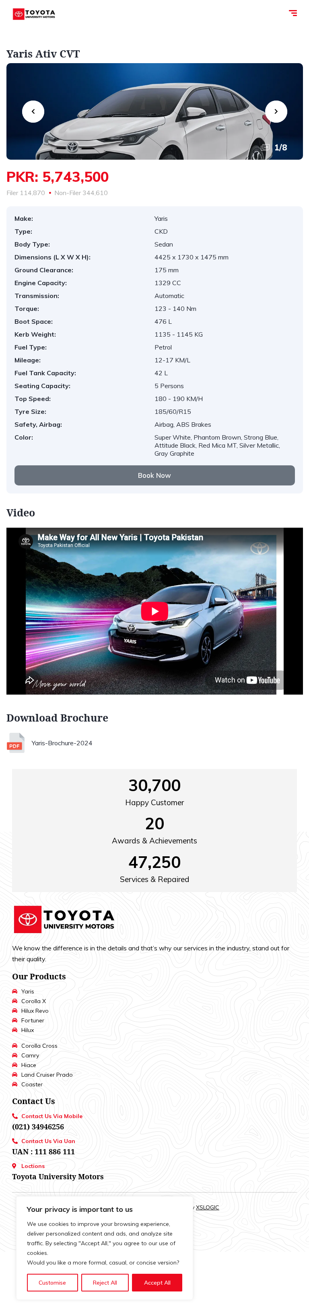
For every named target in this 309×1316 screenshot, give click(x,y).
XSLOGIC (207, 1207)
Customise (52, 1282)
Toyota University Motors (58, 1176)
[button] (154, 475)
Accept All (157, 1282)
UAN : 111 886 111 (43, 1151)
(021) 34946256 (38, 1126)
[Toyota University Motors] (34, 14)
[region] (104, 1248)
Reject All (105, 1282)
